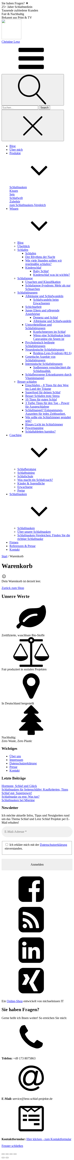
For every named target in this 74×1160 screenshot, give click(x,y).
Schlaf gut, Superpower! (17, 793)
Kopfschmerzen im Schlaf (49, 331)
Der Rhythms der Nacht (40, 257)
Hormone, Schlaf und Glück (19, 786)
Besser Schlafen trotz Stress (42, 396)
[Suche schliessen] (33, 125)
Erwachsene (25, 487)
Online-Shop (15, 1001)
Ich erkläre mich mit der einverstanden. (36, 846)
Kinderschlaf (33, 267)
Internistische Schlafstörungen (44, 363)
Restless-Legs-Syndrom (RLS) (52, 353)
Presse (13, 767)
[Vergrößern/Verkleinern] (3, 1154)
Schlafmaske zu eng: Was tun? (20, 796)
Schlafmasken (26, 528)
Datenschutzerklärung (23, 763)
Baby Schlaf (41, 271)
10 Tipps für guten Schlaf (41, 399)
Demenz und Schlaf (45, 317)
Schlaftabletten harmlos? (40, 431)
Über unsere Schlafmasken (34, 531)
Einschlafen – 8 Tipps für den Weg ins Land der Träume (46, 386)
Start (4, 556)
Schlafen (22, 249)
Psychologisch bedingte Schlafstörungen (40, 344)
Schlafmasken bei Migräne (18, 800)
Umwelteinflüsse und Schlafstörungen (38, 326)
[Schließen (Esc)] (15, 1154)
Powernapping (34, 428)
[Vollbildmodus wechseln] (7, 1154)
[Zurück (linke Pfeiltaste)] (3, 1157)
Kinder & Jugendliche (31, 483)
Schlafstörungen (27, 292)
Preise (21, 490)
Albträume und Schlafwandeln (44, 296)
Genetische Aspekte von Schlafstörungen (40, 358)
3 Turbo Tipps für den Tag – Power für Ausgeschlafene (47, 404)
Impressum (16, 759)
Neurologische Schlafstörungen (44, 349)
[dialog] (37, 1079)
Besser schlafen (27, 381)
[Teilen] (11, 1154)
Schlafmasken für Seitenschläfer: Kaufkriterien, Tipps (35, 789)
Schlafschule (25, 476)
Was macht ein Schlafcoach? (35, 480)
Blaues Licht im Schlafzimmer (44, 424)
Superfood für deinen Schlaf (42, 392)
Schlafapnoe (25, 278)
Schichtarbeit (33, 306)
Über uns (15, 756)
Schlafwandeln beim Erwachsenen (46, 301)
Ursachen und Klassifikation (43, 282)
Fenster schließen (12, 1146)
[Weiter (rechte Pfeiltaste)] (7, 1157)
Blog (20, 242)
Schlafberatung (26, 469)
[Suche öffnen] (33, 90)
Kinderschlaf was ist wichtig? (51, 274)
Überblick (23, 246)
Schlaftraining (26, 472)
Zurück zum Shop (13, 588)
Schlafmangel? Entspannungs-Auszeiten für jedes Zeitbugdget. (45, 411)
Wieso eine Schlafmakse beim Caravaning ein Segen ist (51, 337)
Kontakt (14, 770)
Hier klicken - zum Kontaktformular (48, 1139)
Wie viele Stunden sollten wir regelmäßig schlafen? (43, 262)
